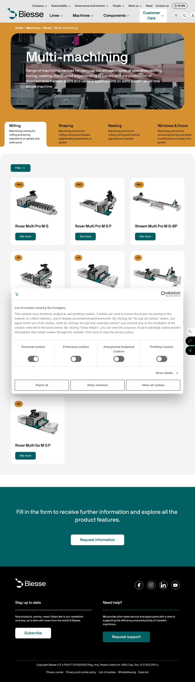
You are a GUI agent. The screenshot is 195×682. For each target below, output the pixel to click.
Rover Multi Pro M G (31, 226)
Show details (164, 372)
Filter (18, 168)
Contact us (162, 6)
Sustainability (59, 6)
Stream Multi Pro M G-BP (156, 226)
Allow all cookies (153, 385)
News (149, 6)
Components (114, 16)
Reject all (42, 385)
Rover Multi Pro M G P (93, 226)
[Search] (184, 16)
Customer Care (151, 15)
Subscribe (33, 633)
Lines (54, 16)
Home (19, 27)
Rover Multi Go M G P (32, 445)
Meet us (133, 6)
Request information (97, 540)
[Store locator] (176, 16)
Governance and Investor (90, 6)
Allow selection (97, 385)
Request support (126, 637)
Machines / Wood (38, 27)
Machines (81, 16)
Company (38, 6)
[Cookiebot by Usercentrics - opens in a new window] (163, 294)
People (117, 6)
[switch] (76, 359)
